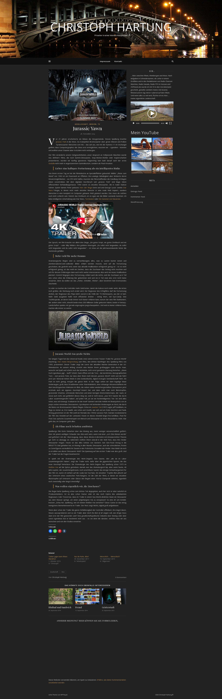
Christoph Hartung (111, 27)
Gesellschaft (81, 124)
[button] (152, 113)
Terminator (89, 199)
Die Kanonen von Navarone (109, 199)
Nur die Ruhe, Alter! (81, 556)
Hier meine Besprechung (67, 361)
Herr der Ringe (86, 187)
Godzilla (52, 163)
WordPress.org (137, 202)
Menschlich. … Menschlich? (110, 556)
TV (99, 124)
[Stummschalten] (167, 123)
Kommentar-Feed (138, 197)
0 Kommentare (120, 577)
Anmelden (135, 186)
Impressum (105, 61)
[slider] (150, 123)
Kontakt (118, 61)
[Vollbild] (170, 123)
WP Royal (64, 695)
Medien (92, 124)
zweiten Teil (96, 407)
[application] (152, 113)
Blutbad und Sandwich (60, 607)
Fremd (78, 607)
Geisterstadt (108, 607)
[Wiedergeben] (134, 123)
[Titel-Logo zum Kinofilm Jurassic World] (87, 330)
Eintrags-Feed (136, 191)
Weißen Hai (53, 467)
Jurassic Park (61, 142)
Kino (63, 572)
